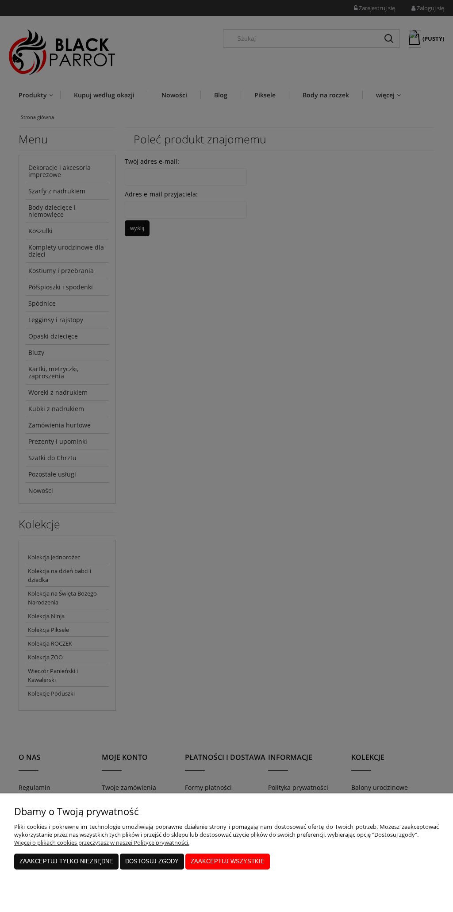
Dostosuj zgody (152, 861)
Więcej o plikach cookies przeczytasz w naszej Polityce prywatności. (101, 843)
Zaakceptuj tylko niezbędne (66, 861)
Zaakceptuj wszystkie (228, 861)
